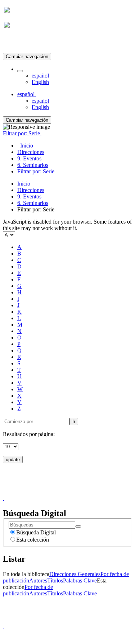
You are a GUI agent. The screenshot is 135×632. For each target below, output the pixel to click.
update (13, 459)
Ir (73, 421)
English (40, 82)
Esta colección (32, 540)
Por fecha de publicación (28, 590)
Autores (38, 580)
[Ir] (78, 526)
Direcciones (30, 190)
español (40, 75)
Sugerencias (80, 491)
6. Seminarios (32, 203)
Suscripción (17, 42)
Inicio (23, 184)
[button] (20, 71)
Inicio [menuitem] (25, 145)
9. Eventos (29, 196)
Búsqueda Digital (36, 532)
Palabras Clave (80, 580)
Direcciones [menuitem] (30, 152)
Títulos (55, 580)
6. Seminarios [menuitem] (32, 165)
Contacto (52, 491)
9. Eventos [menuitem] (29, 158)
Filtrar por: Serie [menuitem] (35, 171)
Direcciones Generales (74, 574)
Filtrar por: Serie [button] (22, 133)
